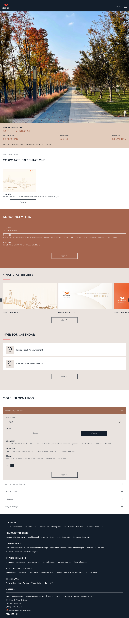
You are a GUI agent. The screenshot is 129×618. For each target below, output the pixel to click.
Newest (35, 433)
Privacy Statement (21, 600)
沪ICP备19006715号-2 (14, 607)
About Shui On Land (14, 527)
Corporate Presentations (15, 562)
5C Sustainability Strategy (37, 547)
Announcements (33, 562)
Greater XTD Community (15, 537)
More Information (81, 562)
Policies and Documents (96, 547)
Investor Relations (14, 154)
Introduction (11, 572)
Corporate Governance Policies (41, 572)
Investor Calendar (65, 562)
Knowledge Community (81, 537)
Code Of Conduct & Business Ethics (69, 572)
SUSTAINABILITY (13, 543)
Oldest (94, 433)
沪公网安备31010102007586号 (20, 610)
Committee (22, 572)
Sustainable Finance (58, 547)
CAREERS (10, 589)
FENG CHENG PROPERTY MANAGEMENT (77, 596)
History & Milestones (76, 527)
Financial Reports (48, 562)
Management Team (58, 527)
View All (23, 202)
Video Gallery (36, 583)
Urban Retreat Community (60, 537)
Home (4, 154)
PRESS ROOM (12, 579)
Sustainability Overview (15, 547)
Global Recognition (32, 552)
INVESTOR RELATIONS (16, 558)
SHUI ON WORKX (54, 596)
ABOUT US (11, 522)
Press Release (24, 583)
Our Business (44, 527)
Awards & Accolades (95, 527)
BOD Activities (91, 572)
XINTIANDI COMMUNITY (15, 596)
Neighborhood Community (38, 537)
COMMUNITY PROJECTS (17, 533)
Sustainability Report (76, 547)
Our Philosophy (30, 527)
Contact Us (49, 583)
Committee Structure (14, 552)
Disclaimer (9, 600)
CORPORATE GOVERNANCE (19, 568)
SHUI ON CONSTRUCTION (35, 596)
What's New (11, 583)
